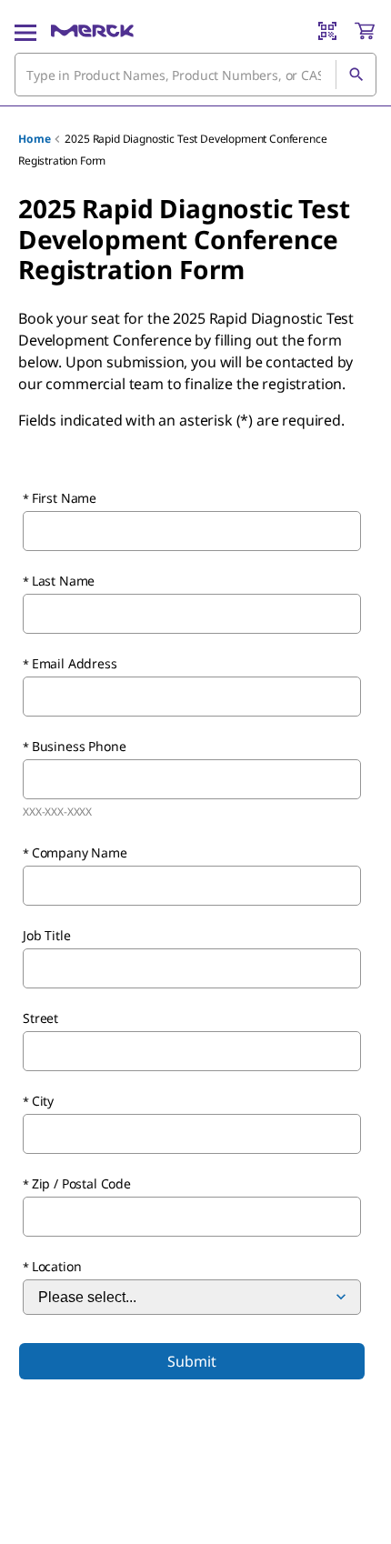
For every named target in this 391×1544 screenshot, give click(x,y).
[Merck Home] (92, 31)
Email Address (74, 663)
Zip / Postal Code (81, 1183)
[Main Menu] (25, 31)
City (43, 1100)
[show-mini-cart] (364, 31)
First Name (64, 497)
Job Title (47, 935)
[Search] (356, 74)
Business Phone (79, 746)
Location (57, 1266)
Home (34, 138)
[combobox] (195, 74)
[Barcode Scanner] (327, 31)
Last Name (63, 580)
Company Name (79, 852)
